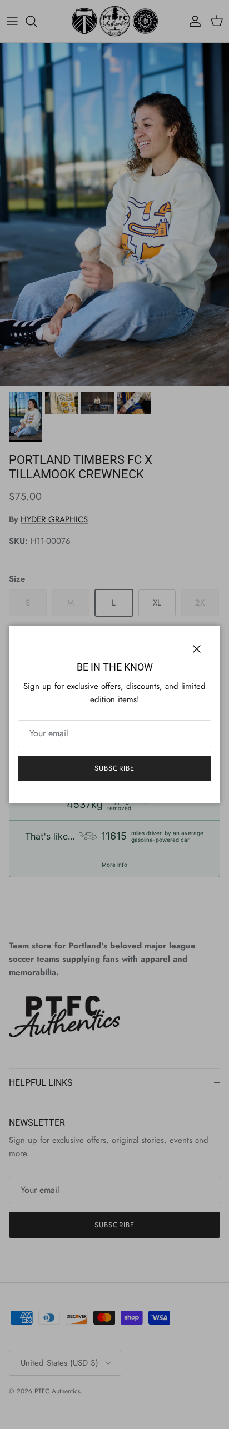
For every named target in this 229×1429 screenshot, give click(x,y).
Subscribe (114, 768)
